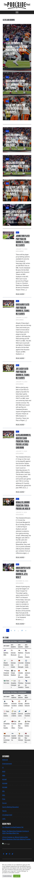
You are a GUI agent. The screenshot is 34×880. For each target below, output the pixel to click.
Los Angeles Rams (13, 713)
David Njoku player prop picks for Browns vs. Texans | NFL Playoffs (17, 166)
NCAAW (4, 787)
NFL (7, 131)
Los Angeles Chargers (13, 684)
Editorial (5, 760)
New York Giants (6, 713)
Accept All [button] (16, 876)
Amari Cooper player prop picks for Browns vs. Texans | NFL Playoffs (17, 215)
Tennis (4, 811)
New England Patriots (6, 673)
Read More (20, 294)
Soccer (4, 803)
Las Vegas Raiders (13, 673)
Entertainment (7, 764)
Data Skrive (21, 149)
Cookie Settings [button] (7, 876)
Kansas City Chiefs (13, 665)
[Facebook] (3, 854)
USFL (3, 819)
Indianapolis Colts (27, 665)
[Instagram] (9, 854)
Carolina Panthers (27, 716)
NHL (3, 795)
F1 (3, 768)
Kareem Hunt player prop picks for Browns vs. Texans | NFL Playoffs (17, 191)
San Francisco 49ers (13, 724)
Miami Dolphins (6, 665)
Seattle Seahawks (14, 738)
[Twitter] (6, 854)
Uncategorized (7, 815)
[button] (28, 104)
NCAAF (4, 779)
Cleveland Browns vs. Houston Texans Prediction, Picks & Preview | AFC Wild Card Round (17, 140)
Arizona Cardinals (14, 705)
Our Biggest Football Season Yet (12, 827)
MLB (3, 771)
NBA (3, 775)
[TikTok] (12, 854)
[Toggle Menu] (17, 12)
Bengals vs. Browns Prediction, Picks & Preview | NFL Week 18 (23, 505)
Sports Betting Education (10, 807)
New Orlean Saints (27, 723)
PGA (3, 799)
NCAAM (4, 783)
